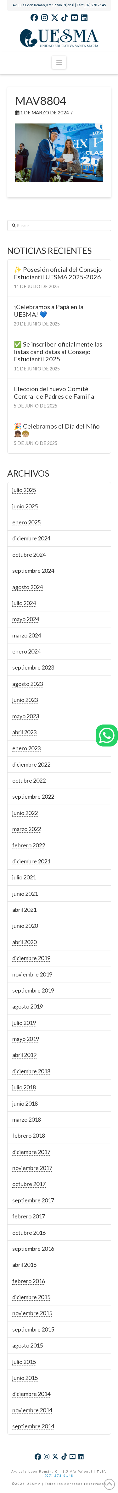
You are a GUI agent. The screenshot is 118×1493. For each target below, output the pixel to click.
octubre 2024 (29, 554)
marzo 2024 (26, 635)
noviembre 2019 (32, 974)
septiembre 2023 (33, 667)
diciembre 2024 (31, 538)
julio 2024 (24, 602)
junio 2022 (25, 812)
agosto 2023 (27, 683)
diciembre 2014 (31, 1393)
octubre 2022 (29, 780)
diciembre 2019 (31, 957)
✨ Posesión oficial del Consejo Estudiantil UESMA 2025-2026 (58, 273)
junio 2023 (25, 699)
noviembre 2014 (32, 1410)
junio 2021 (25, 893)
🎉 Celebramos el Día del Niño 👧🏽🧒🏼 (57, 430)
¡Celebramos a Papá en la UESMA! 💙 (48, 310)
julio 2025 (24, 489)
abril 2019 (24, 1054)
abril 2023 (24, 732)
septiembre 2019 (33, 990)
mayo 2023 (25, 716)
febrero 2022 (28, 845)
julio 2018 (24, 1087)
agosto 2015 (27, 1345)
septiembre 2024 (33, 570)
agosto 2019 (27, 1006)
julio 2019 (24, 1022)
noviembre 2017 (32, 1167)
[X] (55, 17)
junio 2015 (25, 1377)
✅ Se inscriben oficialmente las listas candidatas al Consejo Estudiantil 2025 (58, 352)
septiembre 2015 (33, 1329)
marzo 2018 (26, 1119)
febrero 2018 (28, 1135)
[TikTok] (64, 17)
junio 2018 (25, 1103)
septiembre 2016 (33, 1248)
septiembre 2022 (33, 796)
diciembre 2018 (31, 1071)
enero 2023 (26, 748)
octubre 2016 (29, 1232)
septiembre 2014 (33, 1426)
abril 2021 (24, 909)
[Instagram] (44, 17)
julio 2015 (24, 1361)
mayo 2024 (25, 618)
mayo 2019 (25, 1038)
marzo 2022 (26, 828)
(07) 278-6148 (59, 1475)
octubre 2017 (29, 1183)
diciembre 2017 (31, 1151)
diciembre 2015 (31, 1296)
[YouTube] (74, 17)
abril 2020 (24, 941)
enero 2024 (26, 651)
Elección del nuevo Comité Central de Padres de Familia (54, 392)
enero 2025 (26, 522)
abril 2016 (24, 1264)
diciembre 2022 (31, 764)
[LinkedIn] (84, 17)
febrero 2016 (28, 1280)
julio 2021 (24, 877)
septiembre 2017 (33, 1200)
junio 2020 (25, 925)
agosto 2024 (27, 586)
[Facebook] (34, 17)
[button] (59, 62)
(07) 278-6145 (95, 5)
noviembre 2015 (32, 1313)
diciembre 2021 (31, 861)
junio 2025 (25, 506)
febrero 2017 (28, 1216)
